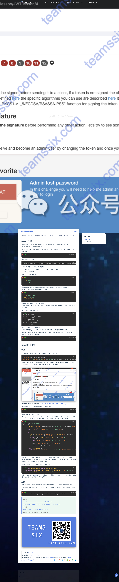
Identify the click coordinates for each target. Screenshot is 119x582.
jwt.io (35, 475)
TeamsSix (30, 553)
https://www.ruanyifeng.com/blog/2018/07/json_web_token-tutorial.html (41, 504)
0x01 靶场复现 (88, 241)
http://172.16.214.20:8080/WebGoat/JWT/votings (53, 404)
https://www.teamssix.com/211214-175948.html (35, 509)
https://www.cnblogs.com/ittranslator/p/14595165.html (37, 502)
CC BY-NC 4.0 (50, 557)
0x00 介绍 (87, 239)
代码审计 (75, 231)
